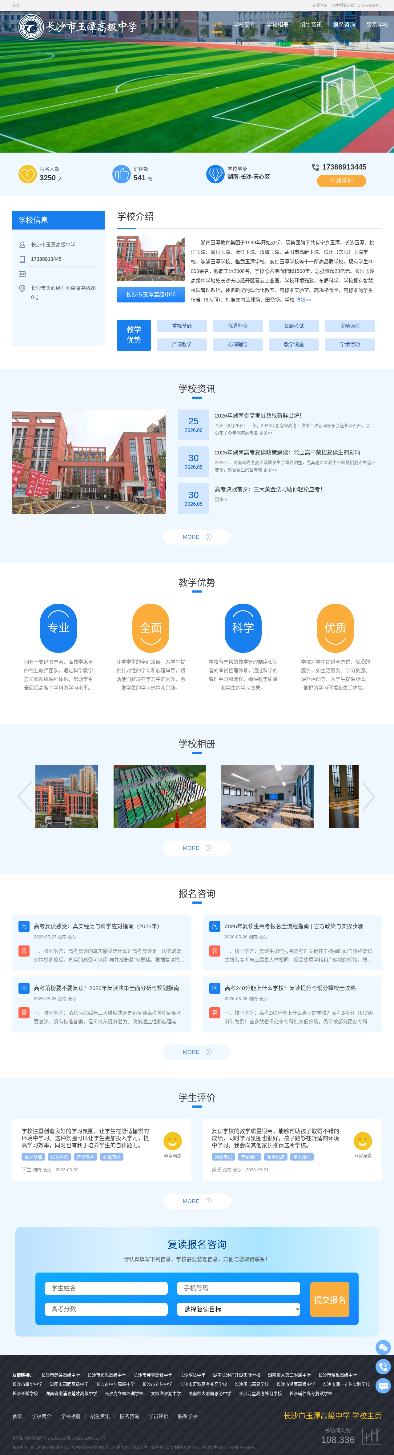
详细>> (303, 299)
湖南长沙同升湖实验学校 (236, 1375)
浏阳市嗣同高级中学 (69, 1384)
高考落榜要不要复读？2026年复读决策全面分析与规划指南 (106, 988)
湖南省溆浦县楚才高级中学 (71, 1393)
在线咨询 (320, 5)
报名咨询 (344, 25)
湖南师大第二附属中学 (289, 1375)
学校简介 (244, 25)
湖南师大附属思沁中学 (209, 1393)
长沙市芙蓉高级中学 (153, 1375)
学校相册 (278, 25)
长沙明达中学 (193, 1375)
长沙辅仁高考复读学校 (310, 1393)
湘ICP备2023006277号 (86, 1438)
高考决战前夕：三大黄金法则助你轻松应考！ (270, 489)
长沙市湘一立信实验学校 (346, 1384)
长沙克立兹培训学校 (124, 1393)
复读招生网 (21, 1438)
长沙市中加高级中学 (115, 1384)
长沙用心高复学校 (252, 1384)
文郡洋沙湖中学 (166, 1393)
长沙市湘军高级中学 (295, 1384)
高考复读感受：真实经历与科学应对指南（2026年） (98, 926)
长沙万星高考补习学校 (260, 1393)
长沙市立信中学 (157, 1384)
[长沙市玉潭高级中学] (151, 258)
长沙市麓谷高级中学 (60, 1375)
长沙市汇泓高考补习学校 (203, 1384)
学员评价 (158, 1416)
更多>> (265, 432)
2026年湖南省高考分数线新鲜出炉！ (260, 416)
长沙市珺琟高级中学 (337, 1375)
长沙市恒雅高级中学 (106, 1375)
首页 (216, 25)
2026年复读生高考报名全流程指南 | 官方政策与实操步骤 (294, 926)
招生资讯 (311, 25)
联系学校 (377, 25)
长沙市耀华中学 (27, 1384)
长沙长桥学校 (25, 1393)
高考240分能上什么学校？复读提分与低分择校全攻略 (290, 988)
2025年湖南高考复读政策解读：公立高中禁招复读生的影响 (287, 453)
